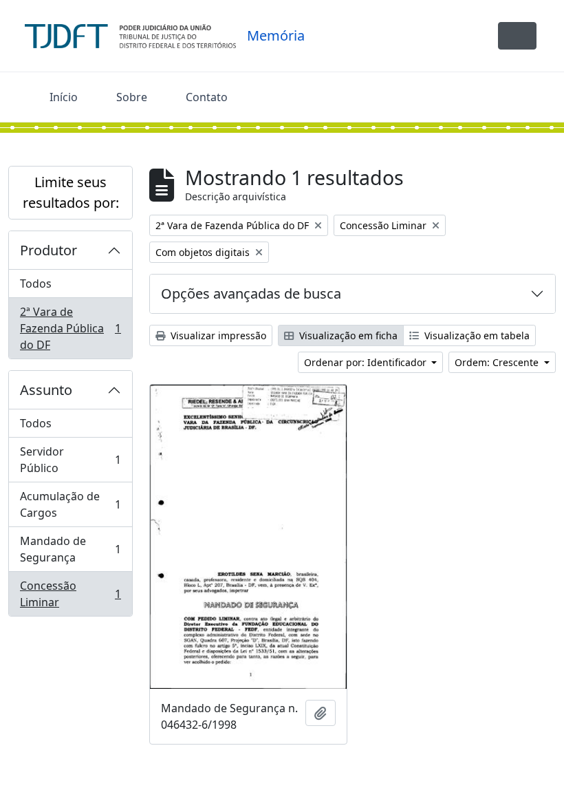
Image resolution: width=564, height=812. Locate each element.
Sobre (131, 97)
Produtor (48, 250)
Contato (207, 97)
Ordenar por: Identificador (366, 362)
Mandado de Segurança (70, 549)
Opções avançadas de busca (251, 293)
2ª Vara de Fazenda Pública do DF (70, 328)
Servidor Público (70, 460)
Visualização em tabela (476, 335)
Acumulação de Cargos (70, 504)
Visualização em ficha (347, 335)
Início (64, 97)
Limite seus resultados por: (71, 192)
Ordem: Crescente (498, 362)
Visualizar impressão (217, 335)
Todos (36, 283)
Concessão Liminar (70, 594)
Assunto (46, 390)
